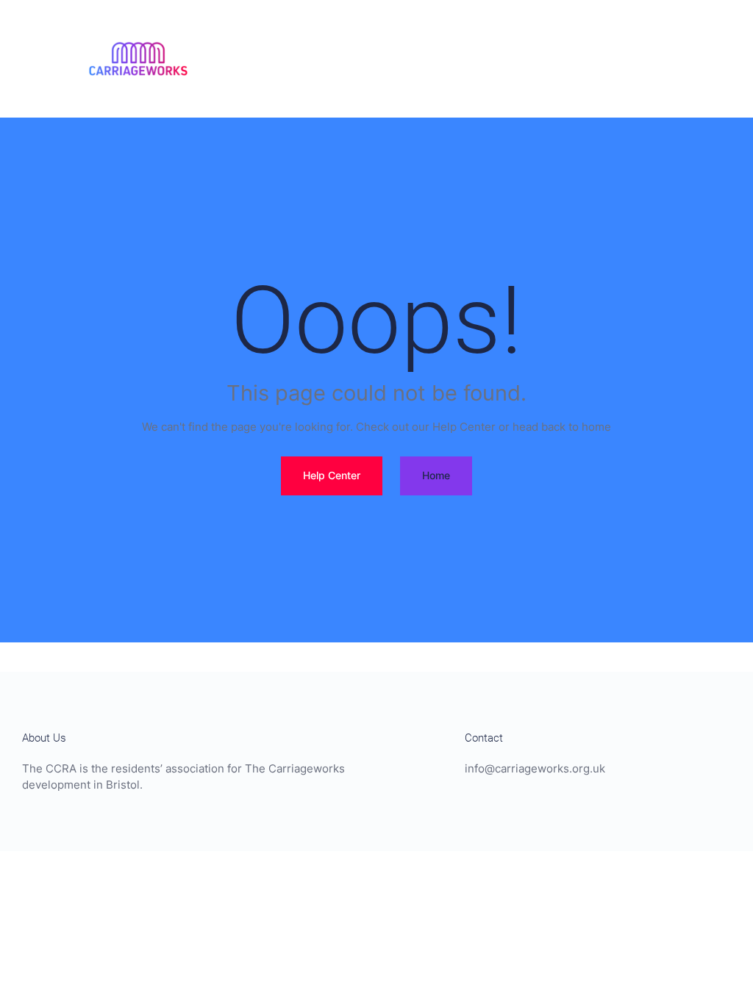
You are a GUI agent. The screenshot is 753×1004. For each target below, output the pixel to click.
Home (436, 475)
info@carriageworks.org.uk (535, 768)
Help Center (331, 475)
